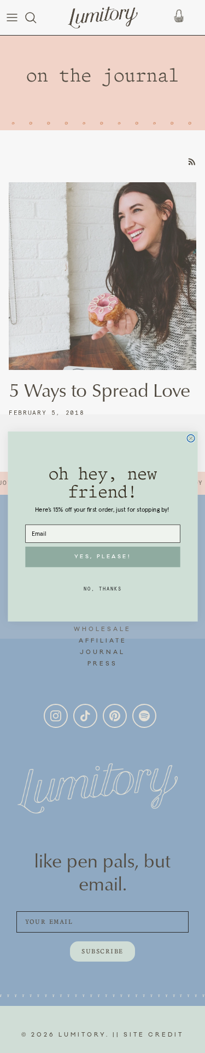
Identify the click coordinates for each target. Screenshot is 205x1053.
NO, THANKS (102, 588)
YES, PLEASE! (102, 556)
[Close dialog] (191, 438)
